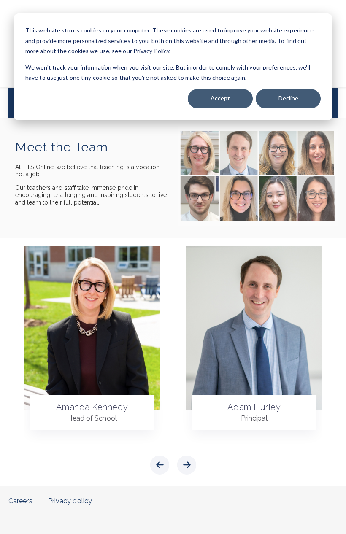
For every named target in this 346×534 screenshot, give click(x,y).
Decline (288, 98)
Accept (220, 98)
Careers (20, 501)
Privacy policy (70, 501)
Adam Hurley (254, 407)
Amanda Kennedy (92, 407)
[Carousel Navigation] (173, 466)
